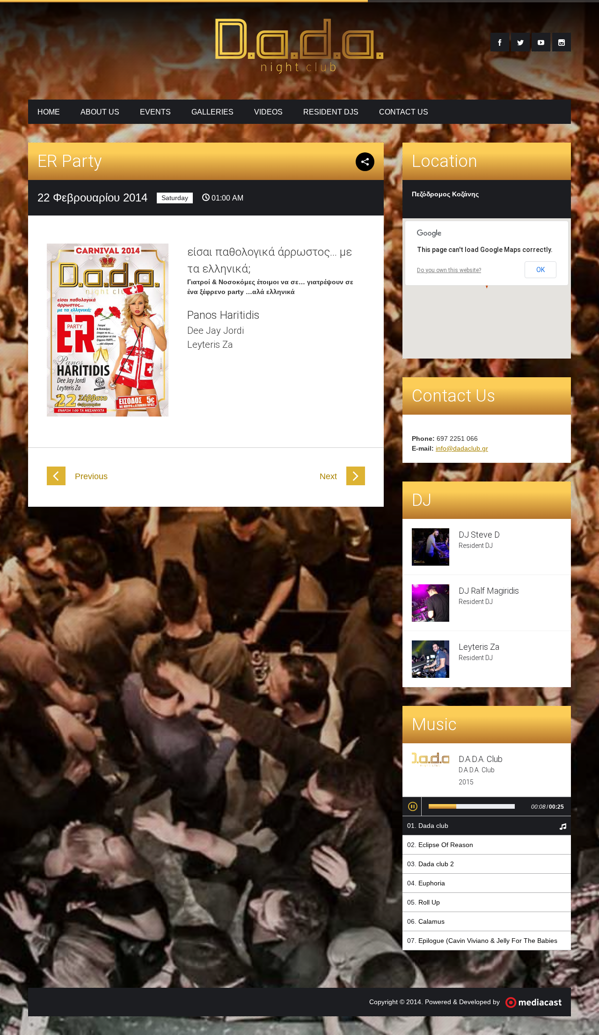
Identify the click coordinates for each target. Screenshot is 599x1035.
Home (48, 112)
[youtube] (541, 42)
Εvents (155, 112)
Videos (268, 112)
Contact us (403, 112)
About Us (99, 112)
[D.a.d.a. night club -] (299, 68)
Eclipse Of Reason (445, 844)
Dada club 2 (436, 864)
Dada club (433, 825)
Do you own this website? (449, 270)
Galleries (212, 112)
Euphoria (431, 883)
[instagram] (561, 42)
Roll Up (429, 902)
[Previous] (56, 483)
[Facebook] (499, 42)
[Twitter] (520, 42)
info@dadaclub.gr (462, 448)
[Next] (355, 483)
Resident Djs (330, 112)
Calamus (431, 921)
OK (540, 269)
